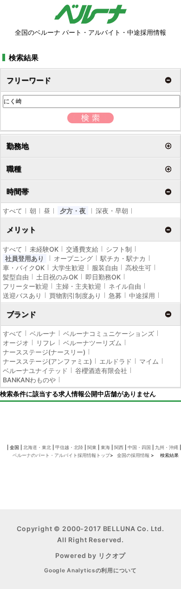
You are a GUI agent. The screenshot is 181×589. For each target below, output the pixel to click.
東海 (105, 447)
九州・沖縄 (166, 447)
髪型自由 (16, 277)
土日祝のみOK (57, 277)
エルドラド (115, 361)
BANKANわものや (29, 380)
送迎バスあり (22, 295)
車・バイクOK (24, 268)
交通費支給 (82, 249)
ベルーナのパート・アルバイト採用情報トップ (61, 455)
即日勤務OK (103, 277)
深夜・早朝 (112, 211)
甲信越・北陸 (69, 447)
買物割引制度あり (75, 295)
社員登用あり (24, 258)
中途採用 (142, 295)
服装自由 (105, 268)
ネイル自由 (125, 286)
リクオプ (112, 555)
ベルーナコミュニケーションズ (108, 333)
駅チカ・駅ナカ (123, 258)
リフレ (46, 343)
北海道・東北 (37, 447)
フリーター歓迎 (25, 286)
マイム (149, 361)
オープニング (73, 258)
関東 (92, 447)
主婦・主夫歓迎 (78, 286)
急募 (115, 295)
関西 (118, 447)
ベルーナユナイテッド (35, 370)
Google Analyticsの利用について (90, 570)
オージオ (16, 343)
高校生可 (138, 268)
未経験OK (44, 249)
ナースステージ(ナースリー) (44, 352)
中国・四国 (139, 447)
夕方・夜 (73, 211)
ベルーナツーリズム (92, 343)
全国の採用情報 (134, 455)
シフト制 (119, 249)
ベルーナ (43, 333)
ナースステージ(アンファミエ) (47, 361)
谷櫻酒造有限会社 (101, 370)
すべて (12, 211)
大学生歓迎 (68, 268)
